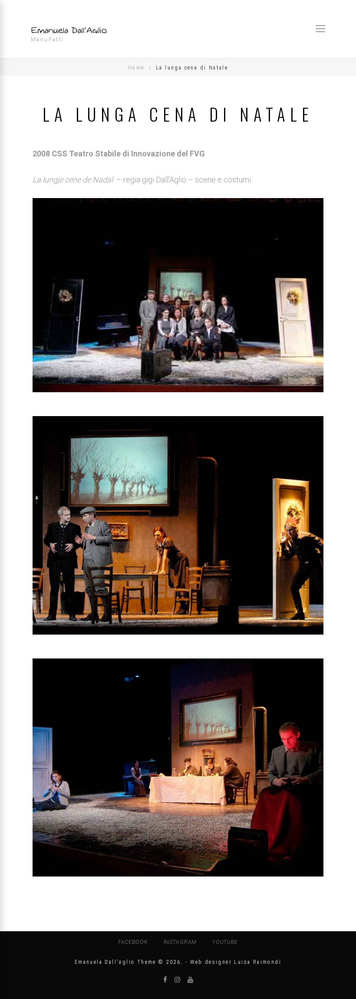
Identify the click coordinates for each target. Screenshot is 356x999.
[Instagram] (177, 980)
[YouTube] (190, 980)
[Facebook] (165, 980)
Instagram (180, 942)
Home (136, 68)
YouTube (225, 942)
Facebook (133, 942)
